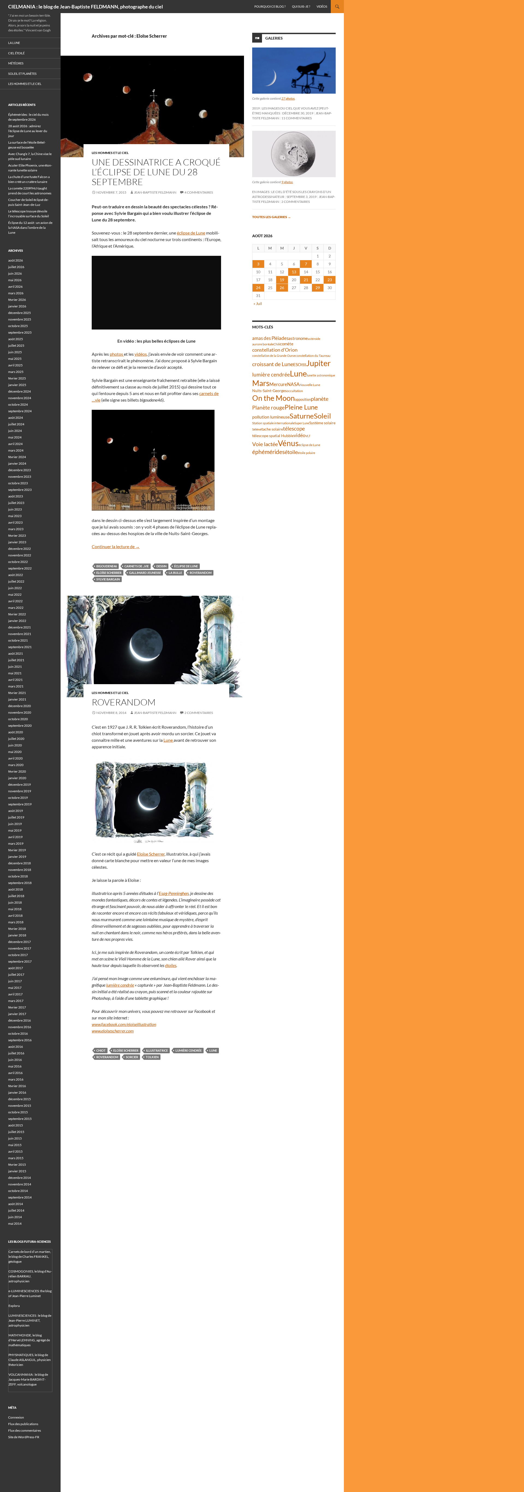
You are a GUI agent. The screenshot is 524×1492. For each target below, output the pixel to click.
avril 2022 (15, 601)
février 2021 (17, 693)
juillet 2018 (16, 896)
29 (317, 287)
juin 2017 (15, 981)
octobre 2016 (18, 1033)
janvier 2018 (17, 935)
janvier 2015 (17, 1171)
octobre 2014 (18, 1191)
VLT (307, 436)
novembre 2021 (19, 634)
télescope (294, 428)
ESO (297, 364)
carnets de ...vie (136, 566)
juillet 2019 (16, 817)
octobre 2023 (18, 483)
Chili (276, 344)
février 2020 (17, 771)
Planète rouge (268, 408)
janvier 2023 (17, 542)
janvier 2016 (17, 1092)
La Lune (14, 43)
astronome (298, 338)
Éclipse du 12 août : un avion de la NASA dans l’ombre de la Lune (30, 228)
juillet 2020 (16, 739)
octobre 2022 (18, 562)
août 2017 (15, 968)
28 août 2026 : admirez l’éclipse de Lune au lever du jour (27, 131)
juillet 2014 (16, 1210)
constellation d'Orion (274, 350)
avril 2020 (15, 758)
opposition (303, 399)
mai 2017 (15, 988)
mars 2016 (15, 1079)
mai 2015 (15, 1145)
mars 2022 (15, 608)
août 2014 (15, 1204)
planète (319, 398)
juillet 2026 (16, 267)
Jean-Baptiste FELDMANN (155, 192)
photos (117, 354)
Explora (14, 1306)
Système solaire (322, 422)
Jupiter (318, 363)
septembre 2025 (20, 332)
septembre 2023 (20, 490)
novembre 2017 (19, 948)
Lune (168, 740)
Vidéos (322, 6)
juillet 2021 (16, 660)
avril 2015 (15, 1151)
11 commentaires (296, 118)
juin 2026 (15, 273)
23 (329, 279)
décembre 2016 (19, 1020)
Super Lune (301, 423)
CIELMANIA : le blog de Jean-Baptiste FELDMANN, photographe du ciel (85, 7)
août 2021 (15, 653)
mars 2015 (15, 1158)
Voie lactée (265, 444)
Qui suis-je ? (301, 6)
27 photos (288, 98)
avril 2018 (15, 915)
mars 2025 (15, 372)
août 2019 (15, 811)
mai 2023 (15, 516)
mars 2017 (15, 1001)
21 (306, 279)
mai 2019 (15, 830)
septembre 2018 (20, 883)
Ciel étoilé (16, 53)
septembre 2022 (20, 568)
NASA (293, 384)
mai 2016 (15, 1066)
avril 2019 (15, 837)
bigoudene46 (106, 566)
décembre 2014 (19, 1178)
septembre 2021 (20, 647)
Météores (15, 63)
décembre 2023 (19, 470)
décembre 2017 (19, 942)
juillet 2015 (16, 1132)
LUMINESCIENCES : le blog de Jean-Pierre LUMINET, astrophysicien (29, 1320)
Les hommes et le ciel (110, 153)
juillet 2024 (16, 424)
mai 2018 (15, 909)
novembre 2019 (19, 791)
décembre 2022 (19, 549)
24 (258, 287)
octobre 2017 (18, 955)
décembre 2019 (19, 784)
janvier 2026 (17, 306)
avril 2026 (15, 286)
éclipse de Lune (191, 232)
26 (282, 287)
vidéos (141, 354)
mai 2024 (15, 437)
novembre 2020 (19, 712)
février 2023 (17, 535)
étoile (291, 452)
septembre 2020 (20, 725)
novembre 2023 (19, 476)
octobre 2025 (18, 326)
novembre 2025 (19, 319)
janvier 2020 (17, 778)
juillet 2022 (16, 581)
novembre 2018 (19, 870)
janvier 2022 (17, 621)
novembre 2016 (19, 1027)
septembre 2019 (20, 804)
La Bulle (175, 572)
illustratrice (157, 1050)
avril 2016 (15, 1073)
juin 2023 (15, 509)
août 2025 (15, 339)
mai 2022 (15, 594)
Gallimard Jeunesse (145, 572)
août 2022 (15, 575)
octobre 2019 (18, 798)
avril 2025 (15, 365)
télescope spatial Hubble (273, 435)
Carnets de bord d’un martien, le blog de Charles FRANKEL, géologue (29, 1256)
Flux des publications (23, 1424)
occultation (295, 391)
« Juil (258, 303)
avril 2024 (15, 444)
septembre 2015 (20, 1119)
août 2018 (15, 889)
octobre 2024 (18, 404)
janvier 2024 (17, 463)
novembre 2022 (19, 555)
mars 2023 (15, 529)
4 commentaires (198, 192)
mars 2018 (15, 922)
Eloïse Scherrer (108, 572)
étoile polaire (306, 453)
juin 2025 (15, 352)
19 (282, 279)
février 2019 (17, 850)
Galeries (274, 38)
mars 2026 (15, 293)
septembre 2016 (20, 1040)
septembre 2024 (20, 411)
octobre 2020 (18, 719)
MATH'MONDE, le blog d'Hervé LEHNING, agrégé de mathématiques (29, 1340)
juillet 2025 (16, 345)
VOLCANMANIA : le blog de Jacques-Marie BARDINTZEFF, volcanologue (28, 1379)
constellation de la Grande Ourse (273, 355)
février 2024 (17, 457)
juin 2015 (15, 1138)
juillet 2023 (16, 503)
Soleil (322, 415)
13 (294, 271)
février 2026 (17, 300)
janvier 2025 (17, 385)
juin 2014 (15, 1217)
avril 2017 (15, 994)
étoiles (170, 965)
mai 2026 (15, 280)
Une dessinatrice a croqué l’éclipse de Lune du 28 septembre (156, 171)
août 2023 (15, 496)
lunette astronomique (321, 375)
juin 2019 (15, 824)
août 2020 (15, 732)
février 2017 (17, 1007)
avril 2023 (15, 522)
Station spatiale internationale (273, 423)
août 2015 (15, 1125)
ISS (303, 364)
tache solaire (272, 429)
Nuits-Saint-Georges (269, 390)
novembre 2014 (19, 1184)
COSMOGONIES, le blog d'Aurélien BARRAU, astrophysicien (30, 1276)
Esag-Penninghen (174, 893)
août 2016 (15, 1047)
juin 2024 (15, 431)
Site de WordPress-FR (23, 1437)
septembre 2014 (20, 1197)
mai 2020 (15, 752)
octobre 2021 (18, 640)
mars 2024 (15, 450)
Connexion (16, 1417)
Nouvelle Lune (310, 385)
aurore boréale (262, 344)
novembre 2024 (19, 398)
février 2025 (17, 378)
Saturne (302, 415)
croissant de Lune (272, 364)
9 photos (287, 182)
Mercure (278, 384)
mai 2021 (15, 673)
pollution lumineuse (271, 416)
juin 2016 (15, 1060)
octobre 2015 (18, 1112)
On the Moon (273, 397)
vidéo (299, 435)
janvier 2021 (17, 699)
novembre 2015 (19, 1106)
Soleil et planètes (22, 73)
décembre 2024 (19, 391)
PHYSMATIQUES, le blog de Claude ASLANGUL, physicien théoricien (29, 1360)
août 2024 (15, 418)
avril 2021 (15, 680)
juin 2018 (15, 902)
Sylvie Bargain (108, 579)
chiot (101, 1050)
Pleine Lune (301, 407)
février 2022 (17, 614)
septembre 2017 (20, 961)
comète (286, 343)
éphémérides (268, 451)
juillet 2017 (16, 974)
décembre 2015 (19, 1099)
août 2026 (15, 260)
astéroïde (314, 338)
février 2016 (17, 1086)
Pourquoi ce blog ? (269, 6)
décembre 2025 (19, 313)
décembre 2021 (19, 627)
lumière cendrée (120, 984)
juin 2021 (15, 667)
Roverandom (201, 572)
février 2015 (17, 1164)
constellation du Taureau (313, 356)
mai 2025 (15, 359)
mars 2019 (15, 843)
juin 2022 (15, 588)
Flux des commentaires (24, 1430)
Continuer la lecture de (116, 546)
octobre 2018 (18, 876)
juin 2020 (15, 745)
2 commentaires (198, 713)
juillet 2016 (16, 1053)
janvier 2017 (17, 1014)
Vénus (288, 443)
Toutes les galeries (271, 217)
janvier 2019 (17, 857)
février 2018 (17, 929)
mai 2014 (15, 1223)
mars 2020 (15, 765)
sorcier (132, 1057)
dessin (161, 566)
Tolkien (152, 1057)
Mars (260, 383)
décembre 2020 (19, 706)
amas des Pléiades (270, 338)
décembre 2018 (19, 863)
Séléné (256, 429)
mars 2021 (15, 686)
